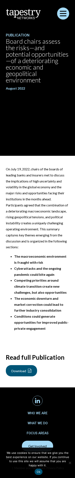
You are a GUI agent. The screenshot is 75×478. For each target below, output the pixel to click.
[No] (70, 463)
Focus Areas (38, 433)
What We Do (38, 423)
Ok (38, 471)
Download (18, 371)
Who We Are (38, 413)
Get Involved (37, 446)
